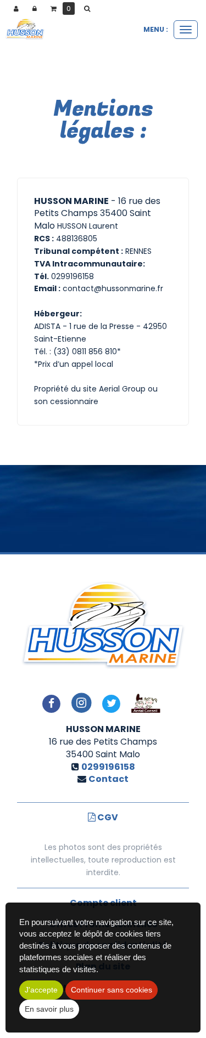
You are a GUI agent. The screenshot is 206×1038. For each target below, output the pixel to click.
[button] (89, 9)
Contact (108, 779)
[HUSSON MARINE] (25, 30)
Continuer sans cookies (111, 989)
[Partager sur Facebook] (51, 702)
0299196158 (108, 767)
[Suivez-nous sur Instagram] (81, 702)
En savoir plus (49, 1009)
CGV (107, 817)
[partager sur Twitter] (111, 702)
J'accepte (41, 989)
